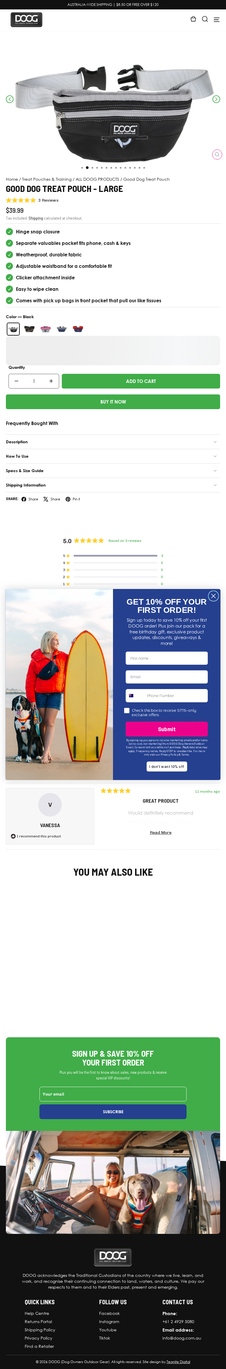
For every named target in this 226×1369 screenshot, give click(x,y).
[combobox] (135, 695)
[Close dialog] (213, 596)
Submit (167, 729)
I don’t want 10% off (166, 766)
